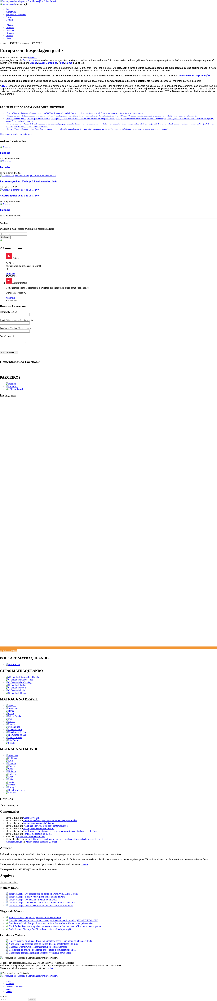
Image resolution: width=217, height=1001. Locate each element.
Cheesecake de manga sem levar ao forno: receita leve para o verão (40, 952)
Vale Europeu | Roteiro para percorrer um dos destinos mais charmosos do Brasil (60, 831)
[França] (10, 766)
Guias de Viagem (31, 818)
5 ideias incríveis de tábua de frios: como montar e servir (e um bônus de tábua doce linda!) (51, 941)
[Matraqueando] (8, 4)
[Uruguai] (11, 792)
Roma (68, 63)
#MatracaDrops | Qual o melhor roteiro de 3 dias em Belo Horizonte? (41, 905)
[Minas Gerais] (13, 716)
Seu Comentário (7, 336)
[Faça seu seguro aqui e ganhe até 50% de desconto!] (14, 389)
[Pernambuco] (13, 727)
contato (84, 864)
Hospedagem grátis (9, 134)
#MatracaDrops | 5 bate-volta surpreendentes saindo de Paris (37, 896)
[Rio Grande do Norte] (17, 732)
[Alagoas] (11, 705)
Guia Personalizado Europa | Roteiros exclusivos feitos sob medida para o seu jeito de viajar (51, 923)
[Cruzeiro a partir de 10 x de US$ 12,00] (19, 189)
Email (16, 320)
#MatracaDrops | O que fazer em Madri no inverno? (33, 899)
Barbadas (32, 57)
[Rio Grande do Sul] (16, 735)
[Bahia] (10, 711)
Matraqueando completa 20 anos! (38, 823)
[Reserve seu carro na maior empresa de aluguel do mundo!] (12, 386)
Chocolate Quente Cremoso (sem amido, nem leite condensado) (38, 947)
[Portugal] (11, 787)
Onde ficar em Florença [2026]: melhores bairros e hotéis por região (40, 929)
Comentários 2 (25, 134)
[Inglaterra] (11, 774)
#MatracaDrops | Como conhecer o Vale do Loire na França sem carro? (42, 902)
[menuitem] (8, 9)
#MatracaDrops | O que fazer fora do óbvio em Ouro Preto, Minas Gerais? (43, 893)
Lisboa (33, 63)
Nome (8, 312)
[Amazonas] (12, 708)
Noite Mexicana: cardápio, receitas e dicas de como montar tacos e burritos (43, 944)
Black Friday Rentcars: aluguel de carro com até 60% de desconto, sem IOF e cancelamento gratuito (55, 926)
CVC (4, 86)
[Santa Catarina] (14, 737)
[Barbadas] (5, 147)
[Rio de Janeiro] (14, 729)
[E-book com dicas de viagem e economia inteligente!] (19, 679)
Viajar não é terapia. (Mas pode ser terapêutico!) (45, 825)
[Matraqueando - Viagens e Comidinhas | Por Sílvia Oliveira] (29, 1)
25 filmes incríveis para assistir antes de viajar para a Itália (50, 820)
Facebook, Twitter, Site (15, 328)
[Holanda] (11, 771)
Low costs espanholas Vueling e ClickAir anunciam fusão (28, 181)
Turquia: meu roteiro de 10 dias (37, 833)
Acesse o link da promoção (194, 75)
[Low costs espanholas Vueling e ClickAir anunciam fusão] (28, 175)
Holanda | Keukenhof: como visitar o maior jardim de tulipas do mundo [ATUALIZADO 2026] (53, 920)
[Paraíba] (10, 721)
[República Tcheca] (15, 790)
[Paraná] (10, 724)
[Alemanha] (12, 755)
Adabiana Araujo (14, 841)
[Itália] (9, 779)
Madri (41, 63)
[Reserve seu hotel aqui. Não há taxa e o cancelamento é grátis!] (11, 383)
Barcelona (51, 63)
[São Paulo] (12, 740)
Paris (61, 63)
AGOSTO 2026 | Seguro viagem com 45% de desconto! (35, 917)
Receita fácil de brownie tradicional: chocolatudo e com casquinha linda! (42, 950)
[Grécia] (10, 768)
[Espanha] (11, 763)
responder (10, 273)
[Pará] (9, 719)
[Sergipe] (10, 743)
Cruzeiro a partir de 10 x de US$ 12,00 (19, 195)
